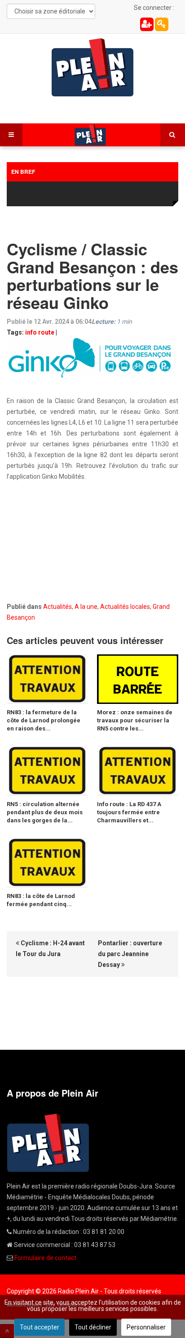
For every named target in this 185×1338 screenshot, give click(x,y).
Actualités (57, 606)
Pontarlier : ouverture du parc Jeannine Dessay (130, 953)
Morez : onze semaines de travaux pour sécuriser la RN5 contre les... (134, 720)
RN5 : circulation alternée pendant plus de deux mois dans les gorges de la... (45, 812)
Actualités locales (125, 606)
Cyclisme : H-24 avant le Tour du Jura (50, 948)
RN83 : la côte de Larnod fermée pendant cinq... (41, 900)
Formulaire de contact (45, 1257)
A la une (86, 606)
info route (39, 332)
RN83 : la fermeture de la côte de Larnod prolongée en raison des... (43, 720)
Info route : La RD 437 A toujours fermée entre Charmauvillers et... (129, 812)
